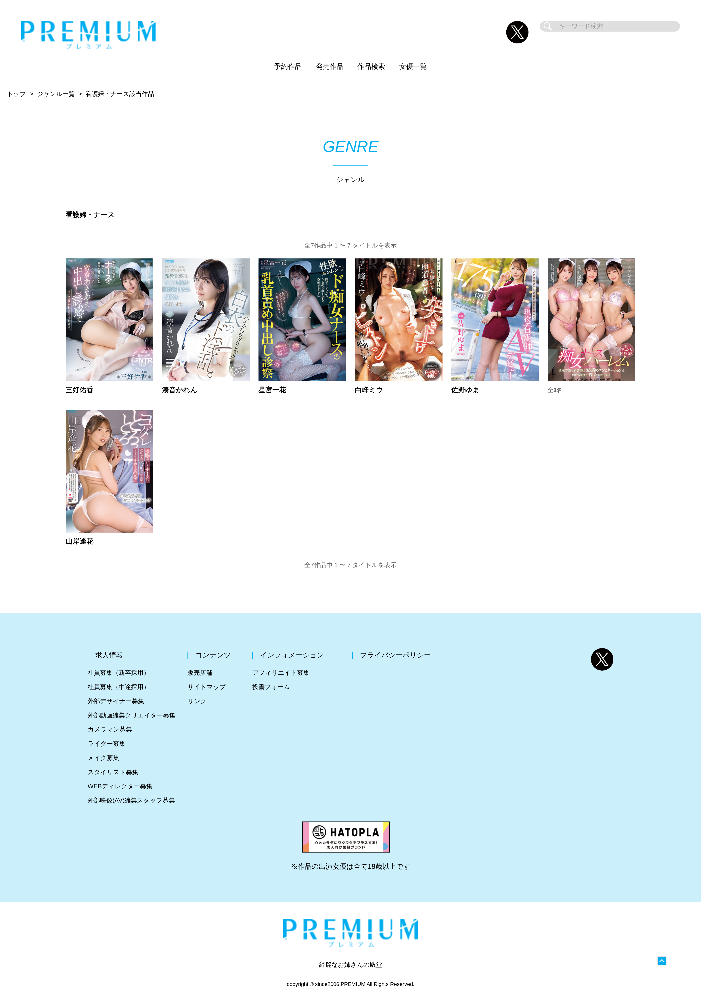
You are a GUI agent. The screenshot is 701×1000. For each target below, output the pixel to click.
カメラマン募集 (110, 729)
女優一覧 (413, 66)
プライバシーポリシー (395, 655)
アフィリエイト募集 (280, 672)
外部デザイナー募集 (116, 701)
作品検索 (371, 66)
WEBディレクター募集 (120, 786)
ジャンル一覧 (56, 94)
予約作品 (288, 66)
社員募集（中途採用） (119, 687)
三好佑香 (79, 389)
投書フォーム (271, 687)
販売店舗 (199, 672)
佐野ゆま (465, 389)
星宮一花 (272, 389)
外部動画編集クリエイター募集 (131, 715)
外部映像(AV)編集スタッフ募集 (131, 800)
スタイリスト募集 (113, 772)
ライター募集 (106, 743)
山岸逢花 (79, 541)
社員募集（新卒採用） (119, 672)
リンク (197, 701)
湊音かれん (179, 389)
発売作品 (330, 66)
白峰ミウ (369, 389)
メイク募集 (103, 758)
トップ (16, 94)
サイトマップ (206, 687)
